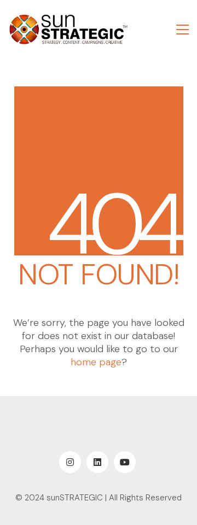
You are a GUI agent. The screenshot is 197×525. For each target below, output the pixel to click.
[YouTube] (125, 462)
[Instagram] (70, 462)
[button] (182, 29)
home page (96, 362)
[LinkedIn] (97, 462)
